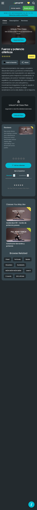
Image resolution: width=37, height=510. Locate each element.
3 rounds (8, 276)
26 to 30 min (20, 276)
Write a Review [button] (19, 165)
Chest (8, 259)
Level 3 (28, 270)
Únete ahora (28, 8)
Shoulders (9, 265)
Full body (17, 259)
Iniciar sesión (15, 8)
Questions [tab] (22, 175)
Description (14, 21)
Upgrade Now (18, 40)
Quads (27, 259)
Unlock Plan (18, 115)
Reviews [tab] (9, 175)
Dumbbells (20, 265)
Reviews (24, 21)
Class (4, 21)
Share (25, 62)
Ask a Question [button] (19, 171)
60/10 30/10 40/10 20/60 (13, 270)
